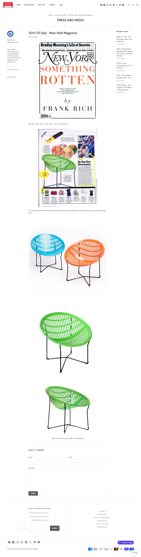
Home (19, 5)
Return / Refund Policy (102, 518)
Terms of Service (102, 524)
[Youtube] (123, 5)
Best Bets (14, 54)
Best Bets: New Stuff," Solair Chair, (40, 124)
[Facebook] (104, 5)
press (16, 60)
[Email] (101, 5)
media (16, 56)
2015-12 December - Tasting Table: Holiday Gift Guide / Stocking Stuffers (125, 52)
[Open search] (129, 5)
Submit (54, 528)
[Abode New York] (8, 5)
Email (70, 457)
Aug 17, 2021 (32, 37)
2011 (8, 52)
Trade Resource (102, 527)
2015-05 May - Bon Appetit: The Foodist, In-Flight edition (124, 87)
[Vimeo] (120, 5)
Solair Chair (11, 62)
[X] (117, 5)
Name (30, 457)
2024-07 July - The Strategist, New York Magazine (124, 39)
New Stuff (10, 58)
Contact (102, 511)
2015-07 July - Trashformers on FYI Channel (124, 65)
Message (31, 468)
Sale (61, 5)
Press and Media (60, 15)
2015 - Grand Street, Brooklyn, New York (124, 76)
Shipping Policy (102, 521)
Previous (10, 69)
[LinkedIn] (111, 5)
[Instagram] (107, 5)
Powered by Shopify (31, 549)
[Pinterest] (114, 5)
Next (16, 69)
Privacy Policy (102, 514)
